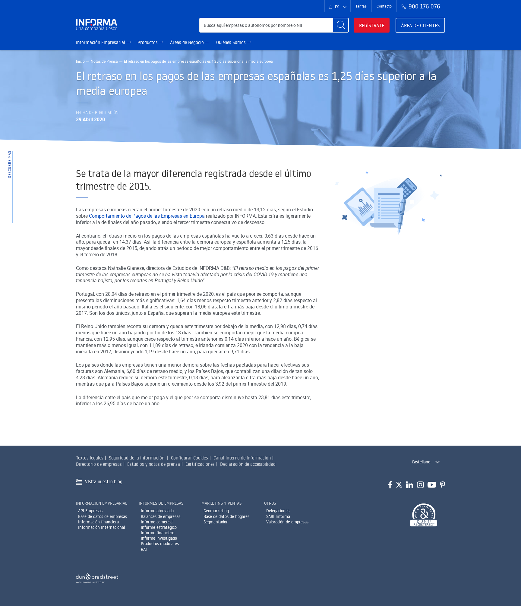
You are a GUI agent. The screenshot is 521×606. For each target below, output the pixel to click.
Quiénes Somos (231, 42)
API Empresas (90, 510)
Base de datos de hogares (226, 516)
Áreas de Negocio (187, 42)
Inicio (80, 61)
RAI (144, 549)
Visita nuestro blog (103, 481)
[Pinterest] (442, 485)
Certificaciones (200, 464)
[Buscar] (340, 25)
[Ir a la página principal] (99, 25)
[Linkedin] (409, 485)
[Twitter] (399, 485)
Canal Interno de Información (242, 458)
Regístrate (371, 25)
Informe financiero (157, 532)
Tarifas (361, 6)
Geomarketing (216, 510)
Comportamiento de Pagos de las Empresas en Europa (147, 216)
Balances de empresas (160, 516)
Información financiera (98, 522)
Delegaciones (277, 510)
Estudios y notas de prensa (153, 464)
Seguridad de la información (136, 458)
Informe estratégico (159, 527)
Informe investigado (159, 538)
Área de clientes (420, 25)
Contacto (384, 6)
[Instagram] (420, 485)
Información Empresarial (101, 42)
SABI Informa (278, 516)
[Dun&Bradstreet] (97, 577)
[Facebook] (390, 485)
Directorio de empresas (99, 464)
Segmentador (216, 522)
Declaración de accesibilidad (248, 464)
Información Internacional (101, 527)
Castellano (421, 462)
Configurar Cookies (189, 458)
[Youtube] (432, 485)
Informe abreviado (157, 510)
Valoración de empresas (287, 522)
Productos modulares (160, 543)
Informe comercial (157, 522)
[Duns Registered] (423, 515)
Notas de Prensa (104, 61)
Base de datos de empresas (102, 516)
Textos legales (89, 458)
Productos (148, 42)
